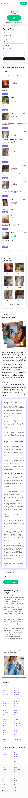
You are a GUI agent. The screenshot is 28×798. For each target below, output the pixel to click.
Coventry (5, 717)
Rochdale (16, 714)
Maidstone (16, 692)
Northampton (17, 694)
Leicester (5, 739)
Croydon (5, 721)
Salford (15, 717)
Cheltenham (6, 712)
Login (17, 3)
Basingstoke (6, 690)
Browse (11, 7)
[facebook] (2, 793)
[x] (4, 793)
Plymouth (16, 703)
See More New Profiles (14, 304)
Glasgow (3, 759)
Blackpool (5, 699)
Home (2, 7)
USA (4, 685)
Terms (15, 776)
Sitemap (16, 784)
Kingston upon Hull (7, 737)
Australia (16, 685)
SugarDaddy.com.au (20, 790)
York (15, 741)
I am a (4, 32)
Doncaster (5, 725)
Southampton (17, 723)
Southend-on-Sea (18, 725)
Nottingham (16, 754)
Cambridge (5, 710)
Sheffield (16, 719)
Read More (15, 142)
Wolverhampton (17, 739)
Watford (16, 737)
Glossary (16, 782)
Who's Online (17, 7)
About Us (16, 773)
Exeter (4, 730)
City (4, 51)
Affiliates (16, 780)
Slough (15, 721)
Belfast (4, 692)
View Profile (5, 93)
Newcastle (4, 761)
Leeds (15, 756)
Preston (16, 710)
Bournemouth (6, 703)
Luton (15, 690)
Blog (2, 780)
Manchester (4, 756)
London (3, 752)
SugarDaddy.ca (19, 787)
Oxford (15, 699)
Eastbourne (5, 728)
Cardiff (15, 761)
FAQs (15, 767)
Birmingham (4, 754)
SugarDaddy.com (6, 787)
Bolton (4, 701)
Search (6, 7)
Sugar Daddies (4, 771)
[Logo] (6, 3)
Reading (16, 712)
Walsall (15, 734)
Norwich (16, 697)
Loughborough (17, 688)
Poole (15, 705)
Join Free (14, 18)
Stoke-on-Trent (17, 730)
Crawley (5, 719)
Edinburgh (16, 759)
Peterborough (17, 701)
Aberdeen (5, 688)
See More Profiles (14, 251)
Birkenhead (5, 694)
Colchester (5, 714)
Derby (4, 723)
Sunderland (16, 732)
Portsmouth (16, 708)
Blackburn (5, 697)
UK (12, 685)
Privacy (15, 778)
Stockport (16, 728)
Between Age (6, 46)
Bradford (5, 705)
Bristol (15, 752)
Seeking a (5, 39)
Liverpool (5, 741)
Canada (9, 685)
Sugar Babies (8, 75)
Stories (3, 782)
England (14, 75)
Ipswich (5, 734)
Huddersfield (6, 732)
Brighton (5, 708)
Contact (3, 784)
